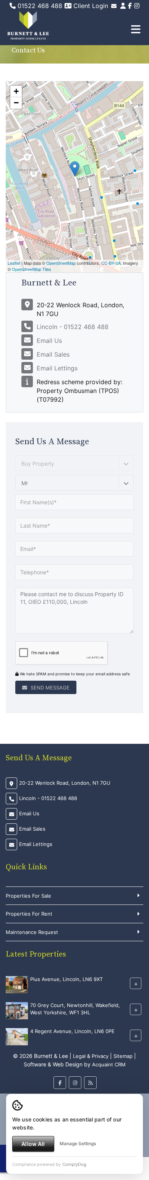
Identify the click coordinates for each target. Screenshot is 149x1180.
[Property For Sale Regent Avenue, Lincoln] (17, 1036)
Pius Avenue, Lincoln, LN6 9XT (66, 979)
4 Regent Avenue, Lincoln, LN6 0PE (72, 1031)
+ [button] (16, 91)
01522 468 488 (39, 6)
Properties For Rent (29, 914)
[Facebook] (130, 6)
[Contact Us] (123, 6)
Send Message (49, 688)
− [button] (16, 103)
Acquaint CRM (109, 1064)
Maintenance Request (32, 932)
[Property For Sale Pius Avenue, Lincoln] (17, 984)
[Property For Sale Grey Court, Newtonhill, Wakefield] (17, 1010)
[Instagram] (136, 6)
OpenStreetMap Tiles (31, 269)
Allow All (33, 1144)
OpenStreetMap (61, 263)
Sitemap (123, 1056)
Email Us (49, 340)
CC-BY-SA (111, 263)
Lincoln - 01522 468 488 (73, 327)
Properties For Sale (28, 896)
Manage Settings (78, 1143)
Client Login (89, 6)
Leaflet (14, 263)
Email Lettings (57, 368)
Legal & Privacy (91, 1056)
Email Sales (53, 354)
